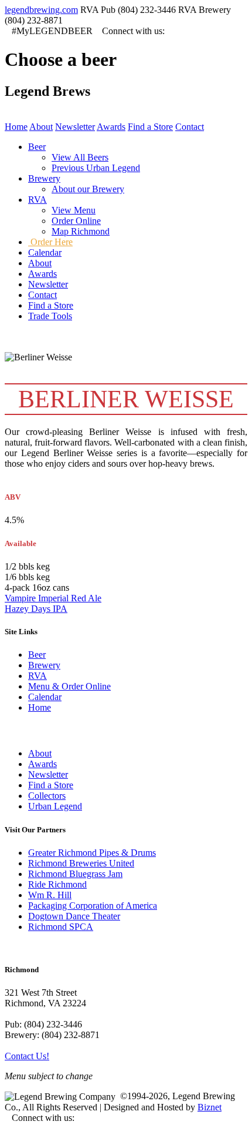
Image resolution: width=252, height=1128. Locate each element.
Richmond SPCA (60, 927)
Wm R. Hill (49, 895)
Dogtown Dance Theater (74, 916)
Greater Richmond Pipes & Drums (92, 853)
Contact (189, 127)
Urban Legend (55, 806)
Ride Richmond (57, 884)
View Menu (74, 210)
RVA (37, 676)
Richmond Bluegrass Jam (75, 874)
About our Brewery (88, 189)
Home (16, 127)
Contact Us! (27, 1056)
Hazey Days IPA (36, 609)
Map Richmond (81, 231)
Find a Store (150, 127)
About (41, 127)
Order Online (76, 221)
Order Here (50, 242)
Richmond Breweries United (81, 863)
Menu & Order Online (69, 686)
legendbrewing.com (41, 10)
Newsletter (75, 127)
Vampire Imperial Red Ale (53, 598)
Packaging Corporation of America (92, 906)
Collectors (47, 796)
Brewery (44, 665)
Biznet (209, 1107)
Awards (111, 127)
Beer (37, 655)
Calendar (45, 697)
